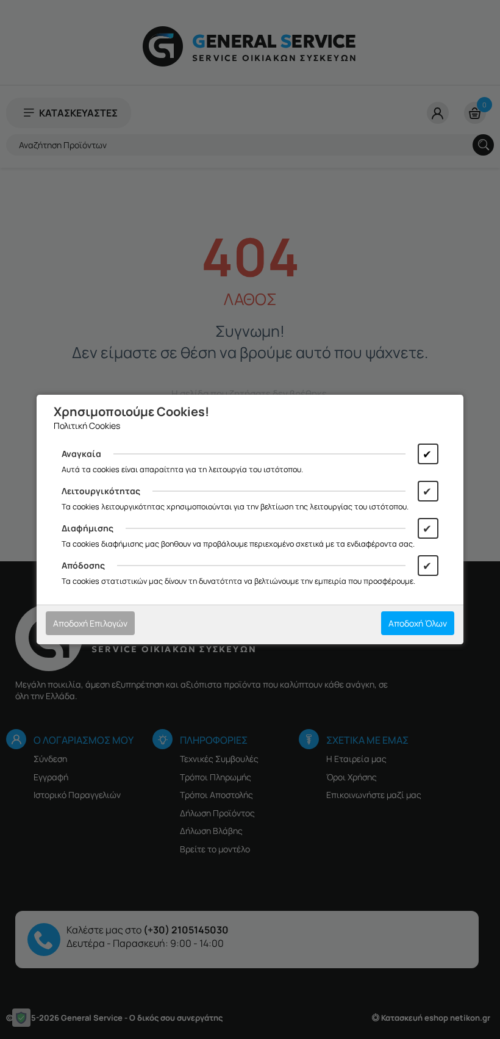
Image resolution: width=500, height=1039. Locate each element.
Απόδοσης (83, 565)
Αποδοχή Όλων (417, 623)
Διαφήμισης (87, 528)
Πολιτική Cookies (87, 425)
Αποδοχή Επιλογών (90, 623)
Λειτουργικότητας (101, 491)
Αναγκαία (81, 453)
